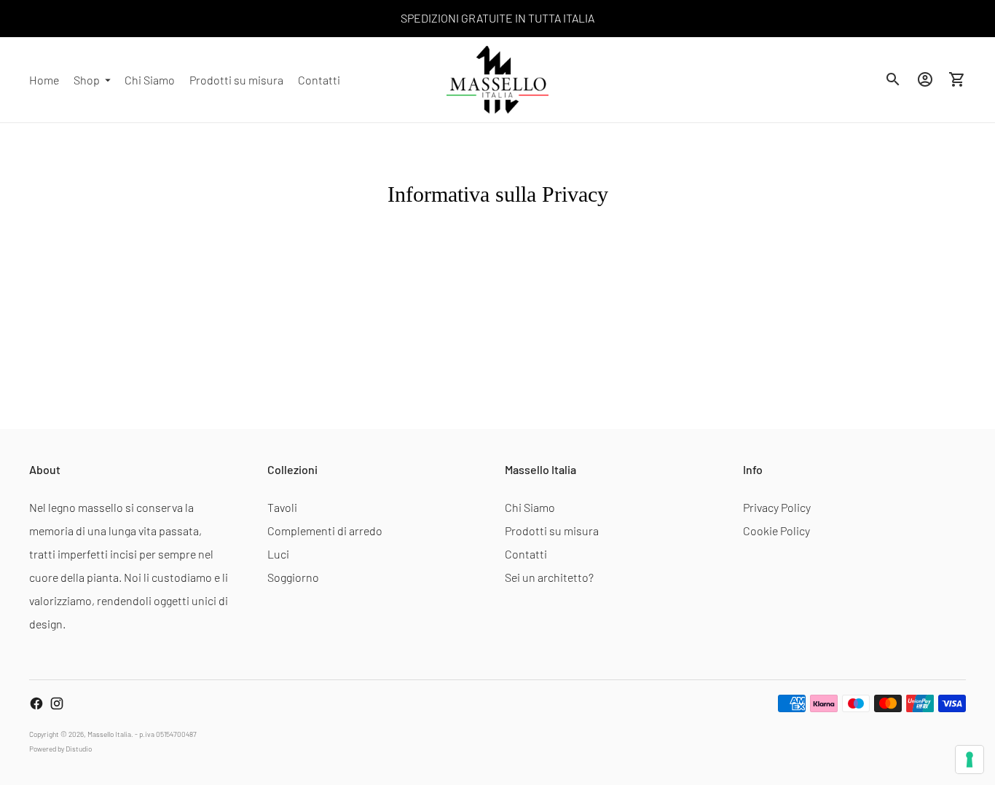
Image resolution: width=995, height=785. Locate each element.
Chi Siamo (150, 79)
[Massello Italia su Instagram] (57, 703)
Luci (278, 554)
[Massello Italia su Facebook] (36, 703)
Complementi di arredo (324, 530)
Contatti (319, 79)
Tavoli (282, 507)
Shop (87, 79)
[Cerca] (893, 79)
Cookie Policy (776, 530)
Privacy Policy (777, 507)
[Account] (925, 79)
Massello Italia (109, 734)
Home (44, 79)
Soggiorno (293, 577)
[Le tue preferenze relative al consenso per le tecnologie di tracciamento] (969, 759)
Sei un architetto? (549, 577)
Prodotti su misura (236, 79)
